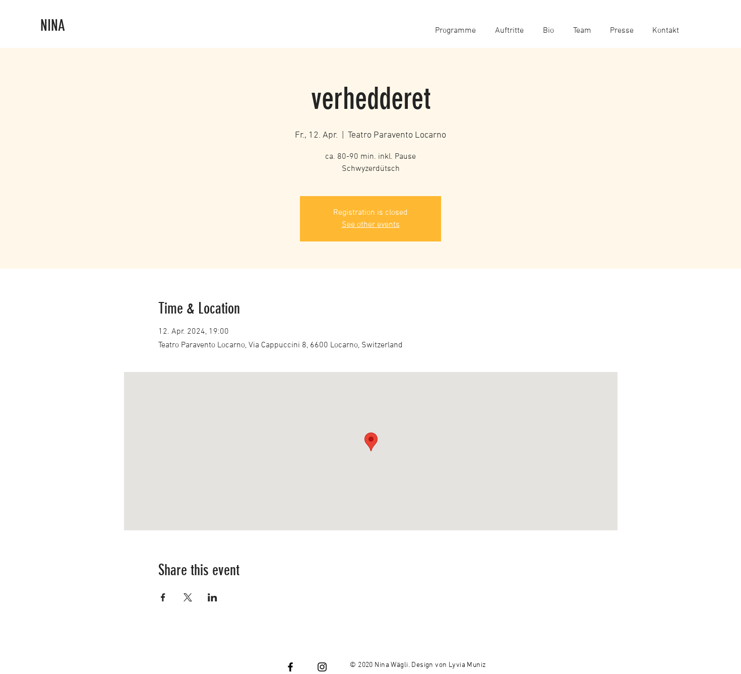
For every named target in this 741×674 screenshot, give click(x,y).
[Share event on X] (188, 597)
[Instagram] (322, 667)
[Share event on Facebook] (163, 597)
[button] (455, 26)
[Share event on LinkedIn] (212, 597)
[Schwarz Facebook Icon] (290, 667)
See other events (371, 225)
